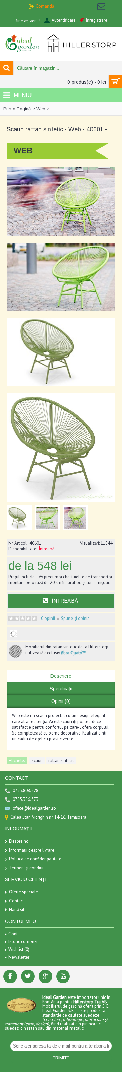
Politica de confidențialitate (35, 859)
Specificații (61, 688)
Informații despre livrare (31, 850)
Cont (13, 934)
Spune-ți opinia (75, 618)
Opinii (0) (61, 701)
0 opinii (48, 618)
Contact (16, 901)
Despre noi (19, 841)
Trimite (61, 1057)
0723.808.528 (25, 790)
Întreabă (65, 601)
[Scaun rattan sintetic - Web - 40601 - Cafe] (21, 516)
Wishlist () (18, 949)
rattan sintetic (61, 760)
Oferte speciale (23, 892)
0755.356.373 (25, 799)
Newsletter (18, 957)
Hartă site (18, 909)
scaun (37, 760)
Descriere (61, 676)
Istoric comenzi (22, 941)
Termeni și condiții (26, 868)
